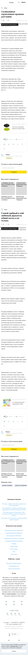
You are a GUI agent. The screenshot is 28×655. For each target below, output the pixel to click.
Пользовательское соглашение (13, 626)
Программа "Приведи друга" (14, 563)
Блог (14, 551)
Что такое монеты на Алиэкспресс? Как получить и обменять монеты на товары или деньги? (14, 514)
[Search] (18, 2)
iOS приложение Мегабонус (14, 535)
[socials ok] (12, 615)
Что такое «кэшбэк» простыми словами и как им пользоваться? (14, 504)
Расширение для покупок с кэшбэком (14, 538)
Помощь (14, 543)
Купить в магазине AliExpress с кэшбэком (18, 124)
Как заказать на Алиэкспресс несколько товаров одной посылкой (14, 518)
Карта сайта (14, 554)
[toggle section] (15, 522)
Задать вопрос (14, 546)
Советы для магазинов (14, 568)
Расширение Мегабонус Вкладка (14, 541)
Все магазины (14, 549)
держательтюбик (7, 485)
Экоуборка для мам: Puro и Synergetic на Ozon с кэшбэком (8, 198)
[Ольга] (2, 8)
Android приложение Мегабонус (14, 533)
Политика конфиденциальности (14, 628)
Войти (24, 2)
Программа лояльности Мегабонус (14, 530)
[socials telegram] (20, 615)
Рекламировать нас (14, 566)
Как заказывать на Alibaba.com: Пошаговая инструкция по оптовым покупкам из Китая (14, 508)
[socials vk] (8, 615)
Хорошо (14, 651)
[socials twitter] (16, 615)
